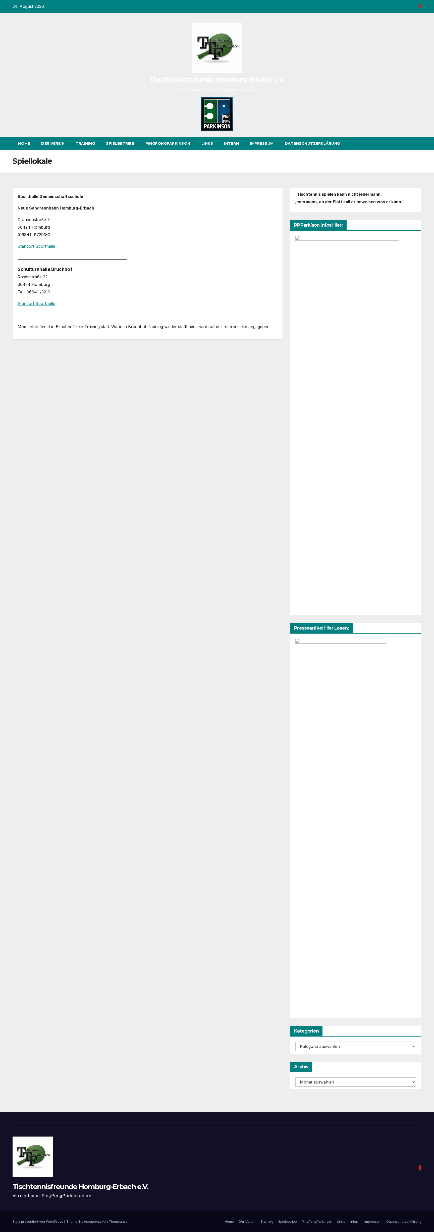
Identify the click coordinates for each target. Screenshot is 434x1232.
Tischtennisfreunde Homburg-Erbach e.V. (217, 79)
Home (24, 143)
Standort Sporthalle (36, 246)
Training (85, 143)
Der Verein (53, 143)
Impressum (262, 143)
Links (207, 143)
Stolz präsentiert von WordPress (38, 1221)
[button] (417, 143)
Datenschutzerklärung (312, 143)
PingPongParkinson (167, 143)
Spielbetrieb (120, 143)
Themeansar (119, 1221)
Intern (231, 143)
